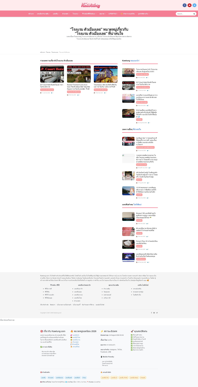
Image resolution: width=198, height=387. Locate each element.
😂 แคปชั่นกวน (75, 340)
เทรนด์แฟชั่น (137, 289)
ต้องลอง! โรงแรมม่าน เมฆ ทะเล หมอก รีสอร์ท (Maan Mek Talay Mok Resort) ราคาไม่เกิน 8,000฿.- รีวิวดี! (78, 87)
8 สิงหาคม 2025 (141, 249)
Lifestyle (112, 14)
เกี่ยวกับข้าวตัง (44, 305)
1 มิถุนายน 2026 (141, 198)
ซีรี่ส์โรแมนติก (49, 295)
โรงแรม (75, 14)
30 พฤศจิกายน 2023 (142, 167)
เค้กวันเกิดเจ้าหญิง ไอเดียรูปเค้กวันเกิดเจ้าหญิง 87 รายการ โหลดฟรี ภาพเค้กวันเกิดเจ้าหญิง (147, 174)
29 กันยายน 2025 (141, 262)
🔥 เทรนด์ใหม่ (74, 347)
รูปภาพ (139, 179)
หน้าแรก (31, 14)
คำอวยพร (65, 14)
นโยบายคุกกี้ (76, 305)
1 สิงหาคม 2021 (99, 93)
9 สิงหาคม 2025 (141, 223)
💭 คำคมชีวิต (74, 344)
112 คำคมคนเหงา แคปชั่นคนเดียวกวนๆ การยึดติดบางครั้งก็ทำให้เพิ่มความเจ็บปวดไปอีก (146, 189)
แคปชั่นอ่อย (78, 292)
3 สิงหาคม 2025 (141, 236)
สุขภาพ (102, 14)
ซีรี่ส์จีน (47, 292)
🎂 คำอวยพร (74, 342)
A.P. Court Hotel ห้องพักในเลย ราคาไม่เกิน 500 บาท (51, 86)
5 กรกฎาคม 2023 (141, 182)
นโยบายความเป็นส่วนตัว (64, 305)
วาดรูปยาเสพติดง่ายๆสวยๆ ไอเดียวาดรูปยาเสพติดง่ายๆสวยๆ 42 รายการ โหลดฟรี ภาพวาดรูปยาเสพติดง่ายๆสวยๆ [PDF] (146, 158)
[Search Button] (194, 14)
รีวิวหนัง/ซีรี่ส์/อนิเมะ (88, 14)
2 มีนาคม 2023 (141, 77)
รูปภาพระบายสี (141, 164)
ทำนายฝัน (107, 289)
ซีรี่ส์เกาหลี (48, 289)
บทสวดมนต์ (107, 295)
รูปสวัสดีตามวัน (143, 14)
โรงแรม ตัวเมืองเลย (47, 89)
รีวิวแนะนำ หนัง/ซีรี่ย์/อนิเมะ (145, 147)
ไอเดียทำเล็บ (137, 295)
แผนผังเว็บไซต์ (100, 305)
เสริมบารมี (107, 298)
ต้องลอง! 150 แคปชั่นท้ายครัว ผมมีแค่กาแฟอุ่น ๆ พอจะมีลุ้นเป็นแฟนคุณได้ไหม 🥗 (146, 215)
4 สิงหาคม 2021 (72, 95)
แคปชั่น (55, 14)
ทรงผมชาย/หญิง (138, 292)
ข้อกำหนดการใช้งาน (88, 305)
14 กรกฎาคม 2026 (142, 122)
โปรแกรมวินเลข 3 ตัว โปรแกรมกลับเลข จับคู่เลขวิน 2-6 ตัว (146, 70)
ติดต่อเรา (52, 305)
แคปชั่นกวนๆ (78, 295)
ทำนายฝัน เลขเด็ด (142, 74)
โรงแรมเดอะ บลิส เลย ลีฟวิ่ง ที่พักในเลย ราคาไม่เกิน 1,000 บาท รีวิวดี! (105, 86)
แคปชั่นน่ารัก (78, 289)
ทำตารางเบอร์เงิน (129, 14)
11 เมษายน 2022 (45, 93)
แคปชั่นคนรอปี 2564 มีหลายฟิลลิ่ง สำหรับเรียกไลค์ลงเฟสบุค (146, 255)
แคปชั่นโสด (78, 298)
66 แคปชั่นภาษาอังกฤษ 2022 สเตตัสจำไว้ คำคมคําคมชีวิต (146, 229)
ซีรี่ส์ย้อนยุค (48, 298)
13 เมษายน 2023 (141, 150)
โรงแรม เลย (55, 52)
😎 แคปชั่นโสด (75, 337)
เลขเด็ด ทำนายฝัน (43, 14)
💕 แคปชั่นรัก (74, 335)
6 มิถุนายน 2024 (141, 105)
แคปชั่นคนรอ (141, 259)
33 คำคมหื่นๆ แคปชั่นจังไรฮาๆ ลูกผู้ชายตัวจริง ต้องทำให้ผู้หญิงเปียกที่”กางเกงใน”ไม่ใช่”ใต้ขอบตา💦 (146, 113)
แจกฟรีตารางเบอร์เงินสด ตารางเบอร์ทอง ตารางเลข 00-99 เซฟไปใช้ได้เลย (146, 97)
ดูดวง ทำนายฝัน (142, 102)
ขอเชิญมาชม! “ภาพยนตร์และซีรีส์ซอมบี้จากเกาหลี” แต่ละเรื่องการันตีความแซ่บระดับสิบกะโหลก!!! (146, 141)
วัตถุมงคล (107, 292)
